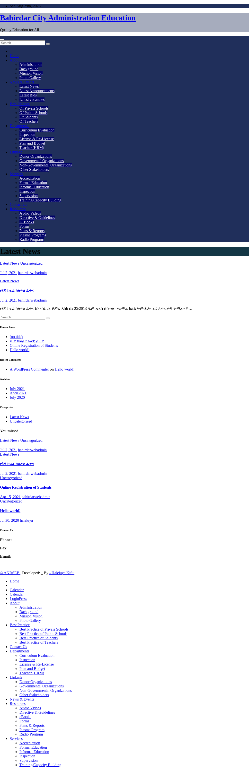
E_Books (26, 222)
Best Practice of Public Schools (43, 634)
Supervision (28, 196)
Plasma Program (31, 730)
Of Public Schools (33, 113)
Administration (30, 64)
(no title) (16, 337)
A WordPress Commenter (29, 369)
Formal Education (33, 183)
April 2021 (18, 393)
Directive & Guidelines (37, 218)
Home (14, 56)
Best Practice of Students (38, 638)
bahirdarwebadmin (32, 273)
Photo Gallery (30, 78)
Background (28, 69)
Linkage (16, 152)
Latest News (29, 86)
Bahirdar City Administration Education (68, 17)
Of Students (28, 117)
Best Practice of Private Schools (43, 629)
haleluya (26, 520)
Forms (24, 226)
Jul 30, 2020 (9, 520)
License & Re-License (36, 139)
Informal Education (34, 187)
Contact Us (18, 204)
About (14, 60)
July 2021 (17, 389)
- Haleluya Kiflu (61, 573)
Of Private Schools (33, 108)
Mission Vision (31, 73)
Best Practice (20, 104)
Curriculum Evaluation (36, 130)
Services (16, 174)
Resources (18, 209)
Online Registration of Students (34, 345)
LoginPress (18, 599)
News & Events (22, 82)
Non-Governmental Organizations (45, 165)
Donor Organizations (35, 156)
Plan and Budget (32, 143)
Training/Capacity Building (40, 200)
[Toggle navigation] (2, 39)
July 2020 (17, 397)
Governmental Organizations (41, 161)
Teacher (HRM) (31, 148)
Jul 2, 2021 (8, 273)
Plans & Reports (31, 231)
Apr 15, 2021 (10, 497)
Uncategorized (31, 263)
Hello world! (19, 350)
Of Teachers (28, 121)
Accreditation (29, 178)
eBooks (25, 717)
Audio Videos (30, 213)
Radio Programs (31, 239)
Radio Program (31, 734)
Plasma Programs (32, 235)
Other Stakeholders (34, 169)
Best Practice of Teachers (38, 642)
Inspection (27, 134)
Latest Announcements (36, 91)
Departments (19, 126)
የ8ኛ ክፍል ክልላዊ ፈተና (17, 290)
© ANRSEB (10, 573)
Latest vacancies (31, 99)
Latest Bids (28, 95)
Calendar (17, 590)
